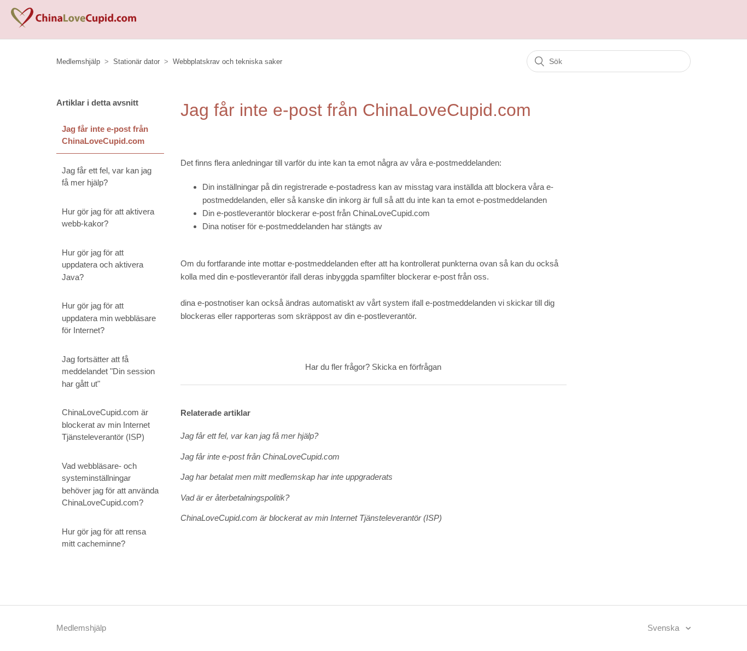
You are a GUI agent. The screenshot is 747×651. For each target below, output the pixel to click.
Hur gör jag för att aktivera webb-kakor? (108, 218)
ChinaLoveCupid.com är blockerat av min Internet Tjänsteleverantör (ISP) (106, 424)
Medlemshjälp (78, 61)
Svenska (664, 627)
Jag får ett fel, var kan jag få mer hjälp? (106, 177)
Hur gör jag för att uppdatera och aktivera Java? (102, 265)
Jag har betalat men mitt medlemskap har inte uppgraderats (286, 476)
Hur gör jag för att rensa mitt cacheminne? (104, 538)
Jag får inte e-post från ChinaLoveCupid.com (105, 135)
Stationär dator (136, 61)
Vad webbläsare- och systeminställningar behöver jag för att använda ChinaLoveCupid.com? (110, 484)
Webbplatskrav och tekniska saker (227, 61)
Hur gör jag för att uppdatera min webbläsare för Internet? (109, 318)
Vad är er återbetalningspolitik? (234, 497)
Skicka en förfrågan (406, 366)
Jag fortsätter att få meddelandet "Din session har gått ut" (108, 371)
